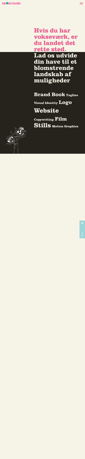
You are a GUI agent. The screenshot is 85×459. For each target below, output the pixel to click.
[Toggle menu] (81, 3)
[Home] (11, 3)
